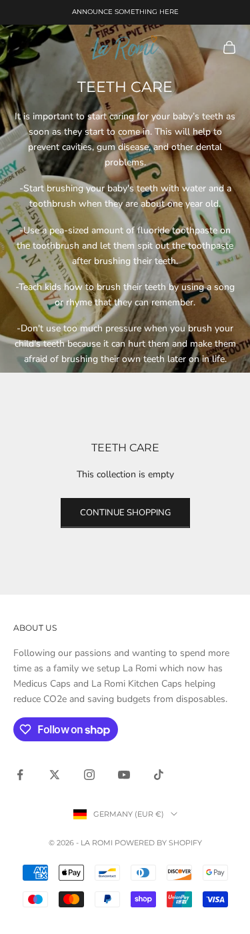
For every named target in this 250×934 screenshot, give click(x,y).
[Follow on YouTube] (124, 774)
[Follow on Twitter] (54, 774)
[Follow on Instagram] (89, 774)
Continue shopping (125, 513)
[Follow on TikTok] (158, 774)
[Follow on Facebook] (20, 774)
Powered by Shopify (158, 842)
